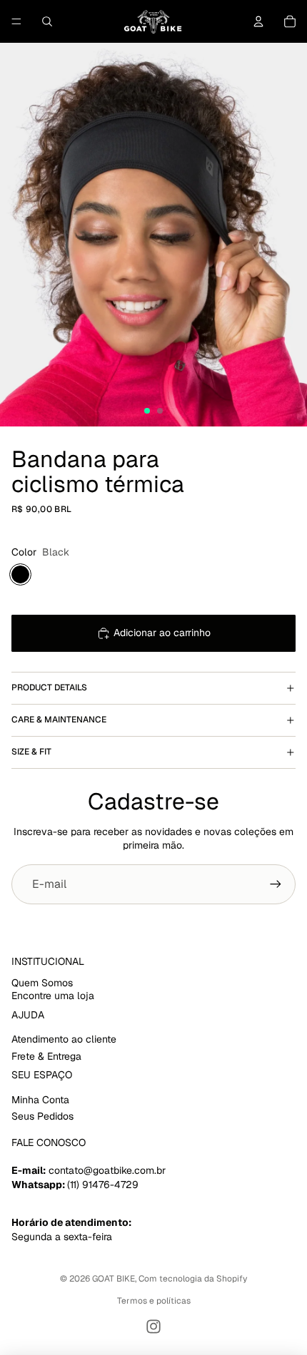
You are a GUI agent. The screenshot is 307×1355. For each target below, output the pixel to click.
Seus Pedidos (42, 1116)
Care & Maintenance (58, 719)
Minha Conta (40, 1099)
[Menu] (16, 21)
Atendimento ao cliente (63, 1039)
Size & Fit (31, 751)
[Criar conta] (275, 884)
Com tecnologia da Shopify (193, 1278)
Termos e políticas (154, 1301)
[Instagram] (153, 1326)
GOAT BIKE (113, 1278)
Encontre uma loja (52, 995)
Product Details (49, 687)
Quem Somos (42, 982)
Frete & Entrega (46, 1056)
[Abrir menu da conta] (258, 21)
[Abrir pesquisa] (47, 21)
